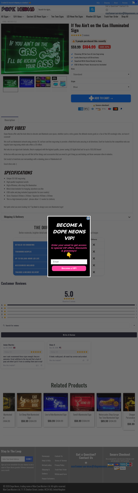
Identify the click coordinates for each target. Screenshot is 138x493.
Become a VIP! (69, 268)
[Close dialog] (88, 218)
